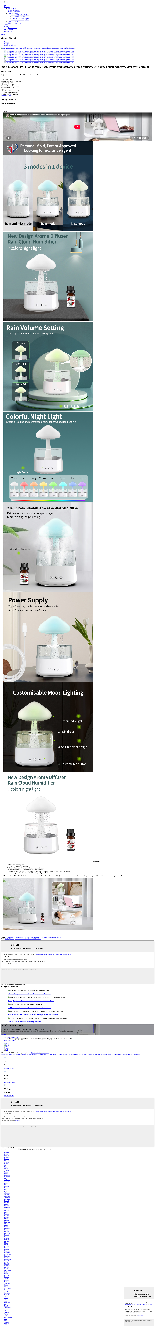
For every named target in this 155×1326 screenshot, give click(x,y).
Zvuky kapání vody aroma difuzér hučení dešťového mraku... (31, 1001)
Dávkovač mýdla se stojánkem (20, 20)
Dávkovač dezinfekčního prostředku (56, 1054)
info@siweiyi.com (9, 1040)
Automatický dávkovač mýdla (20, 15)
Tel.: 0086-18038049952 (11, 1037)
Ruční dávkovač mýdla (18, 16)
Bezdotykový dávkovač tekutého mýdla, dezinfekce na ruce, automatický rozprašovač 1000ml (34, 937)
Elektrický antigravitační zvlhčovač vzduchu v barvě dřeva (29, 1008)
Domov (6, 5)
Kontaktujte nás (8, 29)
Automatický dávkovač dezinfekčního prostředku (126, 1054)
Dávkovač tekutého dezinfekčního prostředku (13, 1054)
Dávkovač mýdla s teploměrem (20, 18)
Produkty (7, 7)
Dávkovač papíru (13, 21)
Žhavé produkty (35, 1053)
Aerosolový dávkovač (14, 11)
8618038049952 (9, 1096)
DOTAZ (3, 1034)
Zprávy (6, 24)
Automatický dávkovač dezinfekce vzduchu (80, 1054)
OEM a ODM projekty (14, 23)
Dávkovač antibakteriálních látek (36, 1054)
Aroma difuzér (12, 8)
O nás (6, 26)
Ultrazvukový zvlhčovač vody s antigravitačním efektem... (29, 994)
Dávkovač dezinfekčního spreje (102, 1054)
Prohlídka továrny (13, 28)
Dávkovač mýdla (13, 13)
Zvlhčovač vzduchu (13, 10)
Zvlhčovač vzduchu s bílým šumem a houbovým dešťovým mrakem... (33, 1015)
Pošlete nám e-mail (6, 95)
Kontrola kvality (9, 31)
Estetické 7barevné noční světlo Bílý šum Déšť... (25, 1022)
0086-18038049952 (10, 1068)
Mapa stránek (45, 1053)
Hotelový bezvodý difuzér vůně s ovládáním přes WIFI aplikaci (23, 939)
